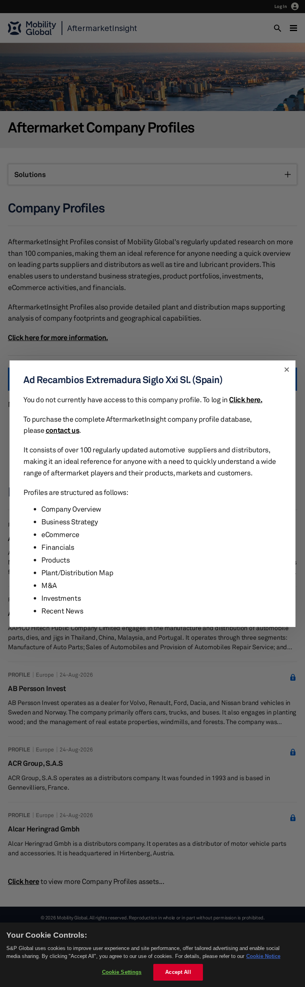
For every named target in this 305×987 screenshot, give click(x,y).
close (286, 369)
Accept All (178, 972)
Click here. (245, 399)
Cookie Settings (122, 972)
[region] (152, 955)
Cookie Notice (263, 956)
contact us (62, 430)
